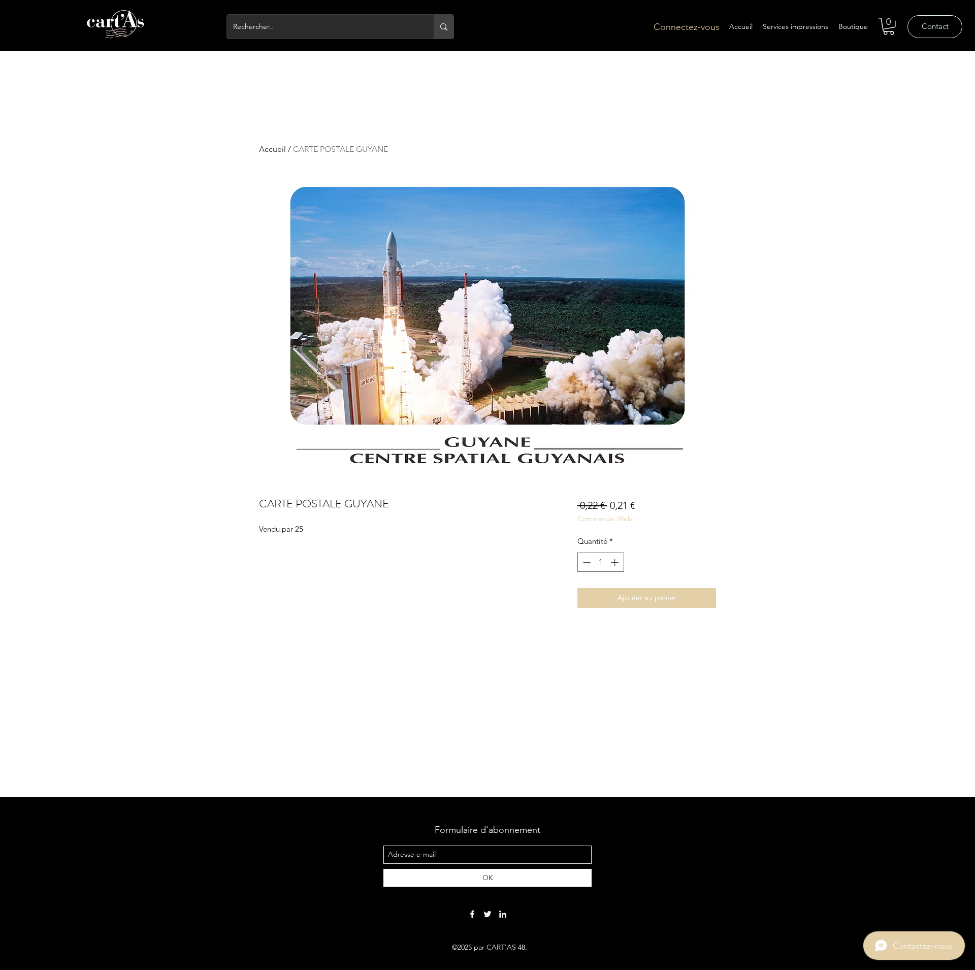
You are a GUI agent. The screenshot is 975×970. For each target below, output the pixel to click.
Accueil (272, 149)
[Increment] (616, 562)
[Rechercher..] (443, 27)
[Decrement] (586, 562)
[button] (889, 26)
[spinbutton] (600, 562)
